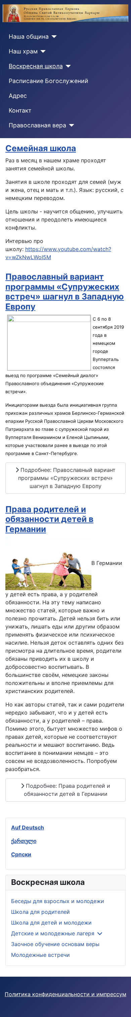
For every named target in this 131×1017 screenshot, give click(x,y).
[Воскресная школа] (67, 66)
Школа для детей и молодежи (51, 922)
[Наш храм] (42, 51)
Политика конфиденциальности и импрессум (65, 994)
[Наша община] (53, 36)
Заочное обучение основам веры (55, 944)
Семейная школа (40, 148)
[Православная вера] (70, 125)
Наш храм (23, 51)
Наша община (29, 36)
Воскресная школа (36, 66)
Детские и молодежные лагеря (52, 933)
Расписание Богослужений (48, 80)
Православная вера (37, 125)
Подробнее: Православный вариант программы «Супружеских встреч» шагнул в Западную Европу (67, 477)
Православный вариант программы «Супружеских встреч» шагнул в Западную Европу (64, 292)
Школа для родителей (40, 911)
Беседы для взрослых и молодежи (57, 901)
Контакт (20, 110)
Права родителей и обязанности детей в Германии (49, 519)
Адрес (18, 95)
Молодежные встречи (40, 954)
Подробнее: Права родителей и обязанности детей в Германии (67, 789)
